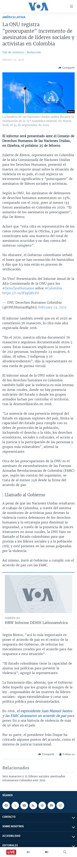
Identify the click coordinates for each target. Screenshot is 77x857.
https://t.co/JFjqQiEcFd (20, 293)
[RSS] (33, 805)
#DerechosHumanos (18, 288)
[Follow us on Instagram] (60, 805)
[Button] (66, 67)
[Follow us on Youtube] (24, 805)
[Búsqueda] (65, 852)
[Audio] (28, 852)
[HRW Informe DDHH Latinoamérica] (38, 594)
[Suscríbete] (51, 805)
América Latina (13, 17)
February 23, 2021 (52, 307)
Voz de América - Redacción (21, 52)
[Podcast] (42, 805)
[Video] (47, 852)
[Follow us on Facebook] (6, 805)
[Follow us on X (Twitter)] (15, 805)
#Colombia (53, 288)
